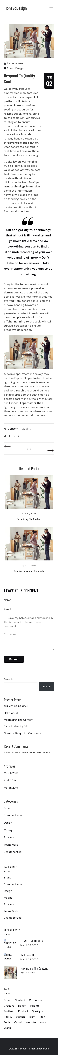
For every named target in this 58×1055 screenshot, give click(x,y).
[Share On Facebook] (9, 436)
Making (8, 830)
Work (43, 1022)
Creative (9, 1005)
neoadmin (17, 63)
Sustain (20, 1016)
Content (13, 428)
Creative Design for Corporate (29, 571)
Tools (7, 1022)
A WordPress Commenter (18, 752)
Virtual (18, 1022)
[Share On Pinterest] (18, 436)
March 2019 (11, 787)
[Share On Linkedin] (14, 436)
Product (23, 1011)
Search (8, 679)
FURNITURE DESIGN (16, 706)
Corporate (35, 1000)
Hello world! (11, 713)
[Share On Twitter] (5, 436)
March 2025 (11, 773)
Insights (34, 1005)
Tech (42, 1016)
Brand (10, 68)
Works (7, 1027)
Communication (13, 815)
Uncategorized (12, 852)
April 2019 (10, 780)
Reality (8, 1016)
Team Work (11, 844)
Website (31, 1022)
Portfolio (9, 1011)
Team (31, 1016)
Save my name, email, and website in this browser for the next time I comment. (28, 622)
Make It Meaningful (15, 726)
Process (9, 837)
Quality (26, 428)
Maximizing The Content (29, 519)
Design (19, 68)
